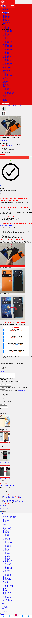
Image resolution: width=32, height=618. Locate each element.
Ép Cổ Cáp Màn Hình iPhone (7, 8)
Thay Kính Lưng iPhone (13, 517)
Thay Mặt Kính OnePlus (8, 58)
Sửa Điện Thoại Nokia (6, 564)
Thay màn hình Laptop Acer (9, 582)
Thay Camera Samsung (6, 20)
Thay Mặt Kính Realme (8, 46)
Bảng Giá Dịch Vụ (5, 611)
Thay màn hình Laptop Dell (9, 74)
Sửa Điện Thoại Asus (6, 64)
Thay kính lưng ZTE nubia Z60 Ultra (5, 478)
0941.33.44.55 (9, 145)
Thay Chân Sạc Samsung (7, 19)
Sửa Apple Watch (4, 66)
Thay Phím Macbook (6, 593)
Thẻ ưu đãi (3, 513)
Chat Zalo (17, 330)
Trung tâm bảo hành (5, 514)
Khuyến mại (5, 101)
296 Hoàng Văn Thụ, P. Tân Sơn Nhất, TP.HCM (10, 499)
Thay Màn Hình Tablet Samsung (10, 91)
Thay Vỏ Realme (7, 47)
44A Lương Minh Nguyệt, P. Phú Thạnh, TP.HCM (10, 501)
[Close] (0, 391)
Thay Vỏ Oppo (7, 27)
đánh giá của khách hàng (4, 366)
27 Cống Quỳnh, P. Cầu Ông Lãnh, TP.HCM (9, 498)
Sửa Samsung (4, 524)
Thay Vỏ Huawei (7, 43)
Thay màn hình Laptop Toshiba (9, 77)
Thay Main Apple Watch (6, 70)
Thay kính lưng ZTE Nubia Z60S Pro (5, 462)
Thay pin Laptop (5, 78)
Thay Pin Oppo (7, 26)
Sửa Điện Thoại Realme (6, 44)
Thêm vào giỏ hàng (2, 154)
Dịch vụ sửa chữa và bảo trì (6, 515)
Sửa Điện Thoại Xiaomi (6, 29)
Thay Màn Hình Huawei (8, 41)
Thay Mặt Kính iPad (8, 88)
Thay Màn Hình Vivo (8, 36)
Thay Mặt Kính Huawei (8, 42)
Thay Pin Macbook (6, 84)
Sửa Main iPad (7, 90)
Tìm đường (20, 330)
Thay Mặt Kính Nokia (8, 56)
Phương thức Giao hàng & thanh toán (5, 508)
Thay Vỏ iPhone (5, 10)
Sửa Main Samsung (6, 22)
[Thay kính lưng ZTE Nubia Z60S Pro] (4, 110)
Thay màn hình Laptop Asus (9, 73)
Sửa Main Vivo (7, 549)
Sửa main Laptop (5, 80)
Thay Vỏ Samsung (6, 531)
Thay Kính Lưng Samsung (7, 18)
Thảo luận (3, 397)
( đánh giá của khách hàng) (4, 140)
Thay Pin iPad (7, 89)
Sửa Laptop (3, 71)
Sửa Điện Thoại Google (6, 48)
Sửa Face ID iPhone (6, 13)
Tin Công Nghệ (5, 100)
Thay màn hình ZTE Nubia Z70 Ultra (5, 444)
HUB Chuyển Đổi (5, 97)
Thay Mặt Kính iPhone (6, 7)
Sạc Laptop (5, 604)
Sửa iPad (4, 596)
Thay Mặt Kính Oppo (8, 535)
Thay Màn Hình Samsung (7, 15)
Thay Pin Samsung (6, 526)
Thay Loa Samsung (6, 21)
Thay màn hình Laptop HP (9, 75)
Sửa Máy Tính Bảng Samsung (7, 600)
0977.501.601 (13, 351)
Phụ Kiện (3, 94)
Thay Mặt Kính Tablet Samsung (9, 92)
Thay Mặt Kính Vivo (8, 546)
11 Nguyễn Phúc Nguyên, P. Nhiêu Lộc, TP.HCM (10, 497)
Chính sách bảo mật (3, 505)
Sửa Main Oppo (7, 538)
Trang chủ (3, 4)
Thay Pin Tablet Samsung (9, 93)
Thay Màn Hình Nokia (8, 55)
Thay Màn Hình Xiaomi (8, 30)
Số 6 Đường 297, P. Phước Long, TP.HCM (9, 500)
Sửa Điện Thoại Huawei (6, 40)
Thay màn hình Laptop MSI (9, 76)
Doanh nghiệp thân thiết (5, 516)
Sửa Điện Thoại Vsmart (6, 571)
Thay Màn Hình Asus (8, 65)
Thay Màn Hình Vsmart (8, 62)
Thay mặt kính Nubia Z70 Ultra (4, 428)
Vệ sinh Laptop (5, 81)
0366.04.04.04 (13, 337)
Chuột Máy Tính (5, 96)
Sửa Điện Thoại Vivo (6, 35)
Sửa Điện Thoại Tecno (6, 59)
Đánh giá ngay (2, 371)
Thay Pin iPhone (5, 9)
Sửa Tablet (3, 86)
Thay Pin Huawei (7, 553)
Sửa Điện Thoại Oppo (6, 24)
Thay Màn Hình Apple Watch (7, 67)
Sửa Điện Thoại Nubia (6, 51)
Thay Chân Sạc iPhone (6, 11)
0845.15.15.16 (13, 344)
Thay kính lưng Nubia (8, 54)
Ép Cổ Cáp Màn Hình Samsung (7, 527)
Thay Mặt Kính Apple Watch (7, 68)
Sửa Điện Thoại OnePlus (7, 57)
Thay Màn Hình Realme (8, 45)
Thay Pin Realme (7, 556)
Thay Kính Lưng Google (8, 560)
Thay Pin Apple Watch (6, 578)
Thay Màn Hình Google (8, 49)
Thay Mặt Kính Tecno (8, 61)
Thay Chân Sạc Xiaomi (8, 542)
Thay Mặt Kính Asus (8, 575)
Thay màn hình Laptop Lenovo (9, 585)
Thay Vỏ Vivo (7, 39)
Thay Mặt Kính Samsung (7, 16)
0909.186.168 (4, 145)
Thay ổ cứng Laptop (6, 589)
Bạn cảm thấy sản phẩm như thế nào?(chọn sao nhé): (8, 381)
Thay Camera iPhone (6, 520)
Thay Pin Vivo (7, 37)
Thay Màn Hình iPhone (6, 6)
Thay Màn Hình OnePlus (8, 567)
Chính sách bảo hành (21, 390)
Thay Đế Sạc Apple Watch (7, 69)
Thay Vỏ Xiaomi (7, 33)
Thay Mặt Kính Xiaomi (8, 31)
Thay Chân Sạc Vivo (8, 38)
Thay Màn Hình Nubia (8, 52)
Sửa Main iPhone (5, 14)
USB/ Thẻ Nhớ (5, 607)
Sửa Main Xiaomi (7, 34)
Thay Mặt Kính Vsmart (8, 63)
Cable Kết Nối (5, 95)
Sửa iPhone (3, 5)
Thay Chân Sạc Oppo (8, 28)
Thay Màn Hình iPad (8, 87)
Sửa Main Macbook (6, 85)
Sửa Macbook (4, 82)
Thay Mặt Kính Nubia (8, 53)
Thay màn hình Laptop (6, 72)
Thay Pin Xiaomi (7, 32)
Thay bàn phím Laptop (6, 79)
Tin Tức (3, 98)
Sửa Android (3, 23)
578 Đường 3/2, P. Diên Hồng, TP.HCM (9, 496)
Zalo (31, 157)
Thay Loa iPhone (5, 12)
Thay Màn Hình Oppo (8, 25)
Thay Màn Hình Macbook (7, 83)
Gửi (0, 408)
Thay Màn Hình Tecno (8, 60)
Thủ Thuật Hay (5, 99)
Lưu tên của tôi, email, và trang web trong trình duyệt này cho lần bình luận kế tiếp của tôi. (14, 387)
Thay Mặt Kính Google (8, 50)
